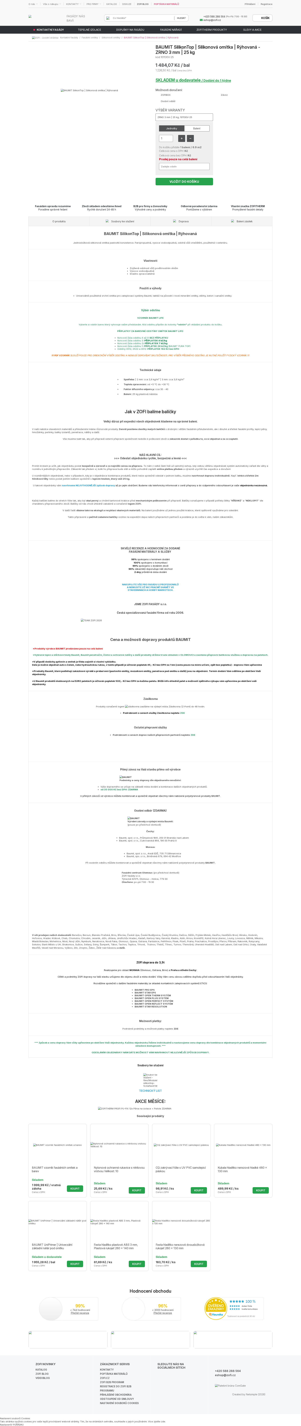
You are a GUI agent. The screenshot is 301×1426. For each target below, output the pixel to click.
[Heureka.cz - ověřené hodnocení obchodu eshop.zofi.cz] (234, 1319)
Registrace (266, 4)
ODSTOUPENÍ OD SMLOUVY (117, 1398)
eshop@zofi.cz (225, 1375)
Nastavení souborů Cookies (119, 1403)
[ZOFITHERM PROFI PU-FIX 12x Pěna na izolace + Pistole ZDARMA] (150, 1108)
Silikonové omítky (111, 37)
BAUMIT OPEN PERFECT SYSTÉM (154, 1001)
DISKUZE (127, 4)
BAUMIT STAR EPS (145, 992)
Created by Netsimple (244, 1394)
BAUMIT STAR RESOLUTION (151, 1006)
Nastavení (5, 1424)
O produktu (59, 221)
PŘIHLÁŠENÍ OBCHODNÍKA (116, 1394)
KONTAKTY (72, 4)
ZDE (182, 713)
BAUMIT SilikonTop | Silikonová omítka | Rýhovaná (151, 37)
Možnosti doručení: (169, 90)
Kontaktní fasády (69, 37)
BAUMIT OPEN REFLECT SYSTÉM (154, 1003)
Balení (196, 128)
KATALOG (111, 4)
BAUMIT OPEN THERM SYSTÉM (153, 995)
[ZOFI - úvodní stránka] (46, 37)
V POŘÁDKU (17, 1424)
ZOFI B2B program (112, 1382)
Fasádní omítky (90, 37)
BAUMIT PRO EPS (145, 989)
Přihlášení (250, 4)
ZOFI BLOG (143, 4)
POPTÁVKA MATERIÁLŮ (166, 4)
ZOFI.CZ (105, 1377)
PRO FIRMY (92, 4)
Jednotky (171, 128)
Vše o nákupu (50, 4)
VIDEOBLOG (43, 1377)
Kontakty (107, 1369)
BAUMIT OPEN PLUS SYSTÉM (152, 998)
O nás (32, 4)
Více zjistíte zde (156, 1421)
